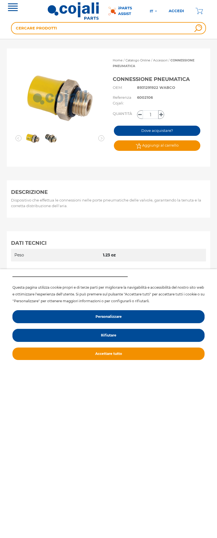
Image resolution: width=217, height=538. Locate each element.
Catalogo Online (137, 60)
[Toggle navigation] (13, 8)
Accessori (160, 60)
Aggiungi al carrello (160, 145)
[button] (18, 138)
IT (152, 11)
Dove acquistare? (157, 130)
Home (118, 60)
